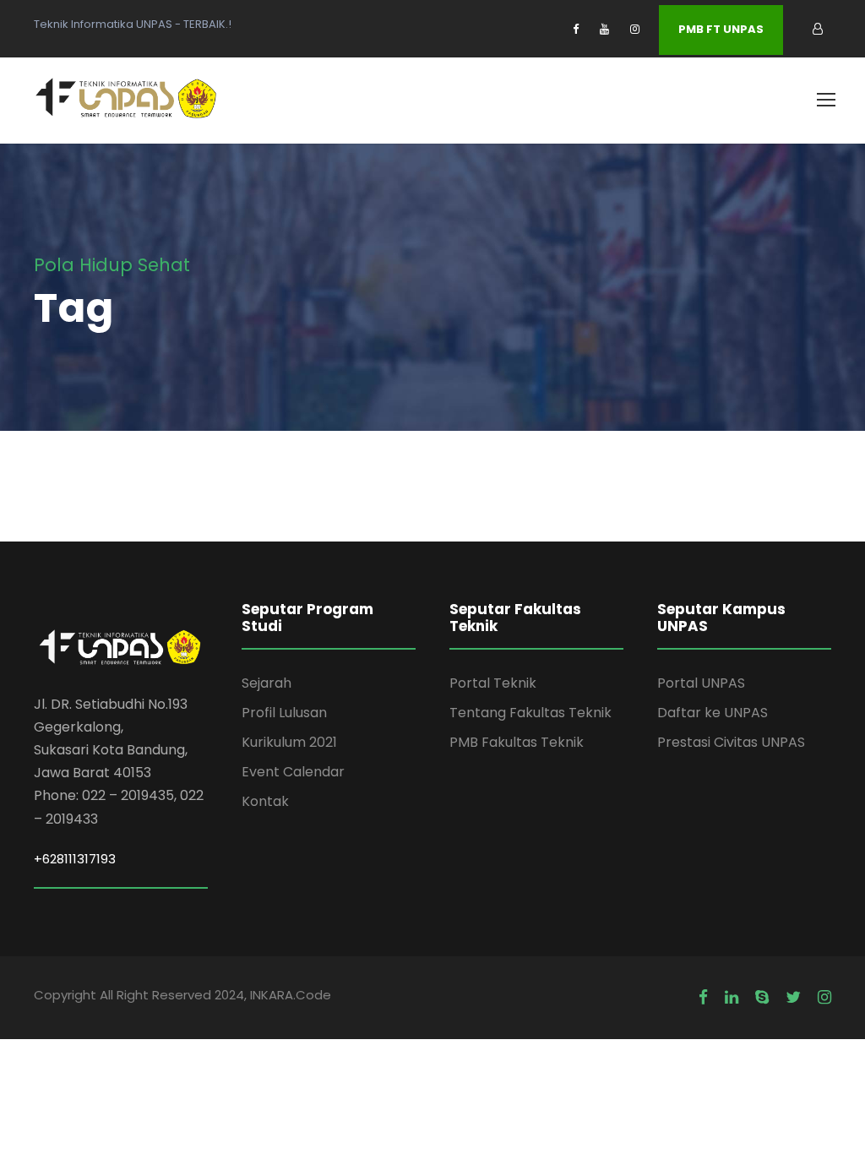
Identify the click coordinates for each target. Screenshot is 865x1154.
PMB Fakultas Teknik (516, 742)
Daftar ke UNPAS (712, 712)
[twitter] (793, 997)
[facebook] (576, 29)
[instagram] (634, 29)
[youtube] (604, 29)
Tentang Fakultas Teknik (530, 712)
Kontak (265, 801)
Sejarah (266, 683)
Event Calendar (293, 771)
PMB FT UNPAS (721, 29)
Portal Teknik (492, 683)
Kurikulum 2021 (289, 742)
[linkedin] (731, 997)
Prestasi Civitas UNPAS (731, 742)
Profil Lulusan (284, 712)
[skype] (762, 997)
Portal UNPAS (701, 683)
